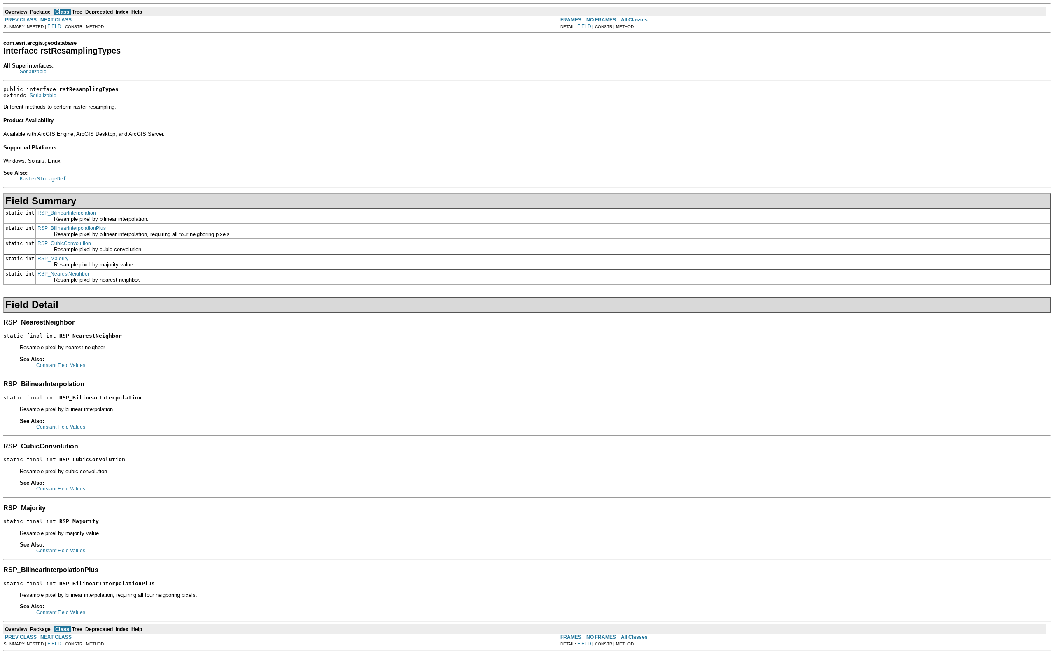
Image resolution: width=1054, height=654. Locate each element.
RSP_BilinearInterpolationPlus (71, 228)
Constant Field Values (60, 365)
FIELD (54, 26)
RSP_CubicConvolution (64, 243)
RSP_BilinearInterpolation (66, 213)
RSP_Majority (52, 259)
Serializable (33, 72)
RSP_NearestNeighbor (63, 274)
